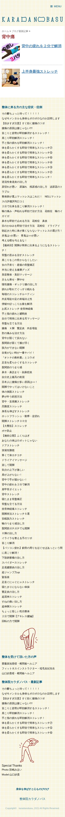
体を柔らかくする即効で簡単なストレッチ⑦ (27, 147)
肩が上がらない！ (12, 474)
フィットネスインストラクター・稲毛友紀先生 (28, 668)
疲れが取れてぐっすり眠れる (18, 289)
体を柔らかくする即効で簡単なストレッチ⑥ (27, 157)
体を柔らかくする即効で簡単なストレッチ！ (27, 177)
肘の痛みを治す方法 (13, 333)
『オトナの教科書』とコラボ (18, 357)
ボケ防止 (7, 430)
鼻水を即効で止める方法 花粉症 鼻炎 (24, 220)
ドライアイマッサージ (14, 460)
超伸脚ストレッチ (12, 606)
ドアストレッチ (11, 445)
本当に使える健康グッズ (16, 269)
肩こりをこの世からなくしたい (19, 259)
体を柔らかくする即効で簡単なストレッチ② (27, 172)
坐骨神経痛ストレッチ (14, 508)
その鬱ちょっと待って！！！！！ (21, 113)
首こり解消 (8, 543)
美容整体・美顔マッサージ (17, 274)
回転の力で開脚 (11, 621)
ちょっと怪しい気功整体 (16, 611)
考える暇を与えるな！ (14, 240)
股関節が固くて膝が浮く (16, 342)
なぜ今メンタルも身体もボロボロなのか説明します (31, 118)
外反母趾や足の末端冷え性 (17, 299)
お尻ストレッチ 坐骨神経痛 (17, 308)
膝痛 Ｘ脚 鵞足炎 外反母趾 (19, 328)
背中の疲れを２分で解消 (41, 46)
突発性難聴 (8, 450)
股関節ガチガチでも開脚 (16, 528)
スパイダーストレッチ (14, 562)
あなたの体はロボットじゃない (19, 440)
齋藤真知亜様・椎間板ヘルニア (19, 663)
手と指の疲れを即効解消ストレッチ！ (23, 142)
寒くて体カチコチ (12, 455)
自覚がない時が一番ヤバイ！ (18, 352)
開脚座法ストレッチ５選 (16, 513)
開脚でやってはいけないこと (18, 386)
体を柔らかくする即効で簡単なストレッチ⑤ (27, 152)
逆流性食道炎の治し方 (14, 181)
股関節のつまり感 (12, 367)
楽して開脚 (8, 464)
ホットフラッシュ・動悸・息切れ (21, 416)
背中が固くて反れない (14, 338)
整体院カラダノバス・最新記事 (22, 681)
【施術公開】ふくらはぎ (16, 435)
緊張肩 (5, 577)
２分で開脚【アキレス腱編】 (18, 616)
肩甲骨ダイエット (12, 489)
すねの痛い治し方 (12, 601)
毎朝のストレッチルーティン (18, 294)
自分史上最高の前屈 (13, 377)
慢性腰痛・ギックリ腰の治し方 (19, 284)
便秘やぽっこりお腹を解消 (17, 303)
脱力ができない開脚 (13, 347)
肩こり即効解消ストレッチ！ (18, 137)
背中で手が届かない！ (14, 479)
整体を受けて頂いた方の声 (19, 656)
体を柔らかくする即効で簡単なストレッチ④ (27, 162)
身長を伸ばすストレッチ (16, 411)
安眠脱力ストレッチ (13, 518)
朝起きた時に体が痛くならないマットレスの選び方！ (32, 230)
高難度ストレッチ (12, 406)
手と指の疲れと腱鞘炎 (16, 313)
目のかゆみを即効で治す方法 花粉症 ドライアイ (31, 225)
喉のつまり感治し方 (13, 523)
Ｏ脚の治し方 (9, 533)
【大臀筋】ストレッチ (14, 425)
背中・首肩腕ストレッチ (16, 401)
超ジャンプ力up (11, 572)
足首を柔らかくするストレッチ (19, 362)
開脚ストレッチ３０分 (14, 421)
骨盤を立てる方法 (12, 323)
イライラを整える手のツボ (17, 538)
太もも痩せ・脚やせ (13, 279)
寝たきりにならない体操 (16, 586)
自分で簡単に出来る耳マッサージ (21, 318)
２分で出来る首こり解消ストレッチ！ (23, 206)
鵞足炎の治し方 (11, 591)
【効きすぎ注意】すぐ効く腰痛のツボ (23, 123)
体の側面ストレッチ (13, 391)
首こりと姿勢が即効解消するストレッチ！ (26, 133)
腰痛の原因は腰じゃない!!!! (17, 128)
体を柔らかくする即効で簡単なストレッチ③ (27, 167)
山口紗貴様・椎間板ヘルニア (18, 673)
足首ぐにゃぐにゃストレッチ (18, 582)
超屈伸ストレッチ (12, 596)
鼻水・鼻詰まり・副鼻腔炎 (17, 372)
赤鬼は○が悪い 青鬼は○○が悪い (20, 235)
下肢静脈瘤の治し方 (13, 557)
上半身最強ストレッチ (40, 71)
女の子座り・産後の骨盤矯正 (18, 264)
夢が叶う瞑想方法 (12, 396)
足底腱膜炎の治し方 (13, 567)
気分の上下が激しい (13, 469)
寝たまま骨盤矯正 (12, 499)
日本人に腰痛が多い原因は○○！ (20, 381)
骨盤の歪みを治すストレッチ (18, 255)
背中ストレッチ (11, 494)
